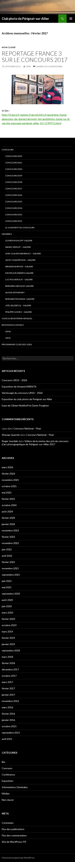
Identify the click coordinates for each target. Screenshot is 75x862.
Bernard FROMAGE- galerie (20, 299)
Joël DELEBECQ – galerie (18, 305)
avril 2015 (7, 738)
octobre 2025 (9, 486)
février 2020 (8, 618)
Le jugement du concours (19, 227)
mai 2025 (7, 492)
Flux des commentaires (14, 835)
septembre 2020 (11, 593)
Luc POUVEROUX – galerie (19, 279)
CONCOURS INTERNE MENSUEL (17, 318)
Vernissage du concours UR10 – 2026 (22, 392)
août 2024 (7, 511)
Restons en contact (13, 325)
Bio (3, 761)
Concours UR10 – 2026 (14, 380)
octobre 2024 (9, 505)
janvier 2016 (8, 719)
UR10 (7, 338)
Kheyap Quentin (11, 434)
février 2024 (8, 517)
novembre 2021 (10, 568)
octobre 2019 (9, 625)
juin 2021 (7, 580)
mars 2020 (7, 612)
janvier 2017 (8, 694)
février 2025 (8, 498)
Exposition (7, 780)
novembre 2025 (10, 479)
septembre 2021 (11, 574)
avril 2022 (7, 555)
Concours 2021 (13, 162)
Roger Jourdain (10, 441)
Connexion (8, 822)
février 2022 (8, 562)
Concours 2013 (13, 214)
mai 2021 (7, 587)
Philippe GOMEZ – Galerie (18, 312)
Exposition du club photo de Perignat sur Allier (27, 399)
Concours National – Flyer (27, 428)
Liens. (8, 331)
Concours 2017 (13, 188)
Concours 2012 (13, 221)
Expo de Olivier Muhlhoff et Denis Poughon (25, 405)
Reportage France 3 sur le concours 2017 (35, 56)
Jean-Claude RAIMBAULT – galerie (23, 253)
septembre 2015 (11, 732)
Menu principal (71, 18)
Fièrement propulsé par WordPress (18, 857)
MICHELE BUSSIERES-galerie (19, 273)
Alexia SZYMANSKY (15, 292)
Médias (6, 793)
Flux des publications (13, 829)
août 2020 (7, 599)
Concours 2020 (13, 169)
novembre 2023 (10, 530)
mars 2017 (7, 682)
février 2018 (8, 663)
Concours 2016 (13, 195)
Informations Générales (15, 787)
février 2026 (8, 473)
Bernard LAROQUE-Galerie (19, 286)
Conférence (8, 774)
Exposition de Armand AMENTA (19, 386)
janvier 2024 (8, 524)
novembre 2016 (10, 700)
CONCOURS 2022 (13, 156)
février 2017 (8, 688)
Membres (7, 234)
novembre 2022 (10, 543)
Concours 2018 (13, 182)
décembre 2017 (10, 669)
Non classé (9, 47)
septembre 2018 (11, 650)
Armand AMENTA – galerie (19, 266)
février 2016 (8, 713)
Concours (7, 149)
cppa (28, 66)
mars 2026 (7, 467)
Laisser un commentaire (49, 66)
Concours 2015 (13, 201)
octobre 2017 (9, 675)
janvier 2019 (8, 644)
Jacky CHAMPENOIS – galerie (20, 260)
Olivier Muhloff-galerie (18, 240)
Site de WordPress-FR (14, 841)
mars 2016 (7, 707)
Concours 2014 (13, 208)
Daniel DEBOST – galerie (18, 247)
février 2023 (8, 536)
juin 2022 (7, 549)
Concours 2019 (13, 175)
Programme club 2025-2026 (17, 344)
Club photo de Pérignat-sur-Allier (25, 19)
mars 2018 (7, 656)
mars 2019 (7, 631)
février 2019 (8, 637)
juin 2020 (7, 606)
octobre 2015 (9, 726)
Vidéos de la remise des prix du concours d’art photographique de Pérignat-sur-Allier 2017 (35, 443)
